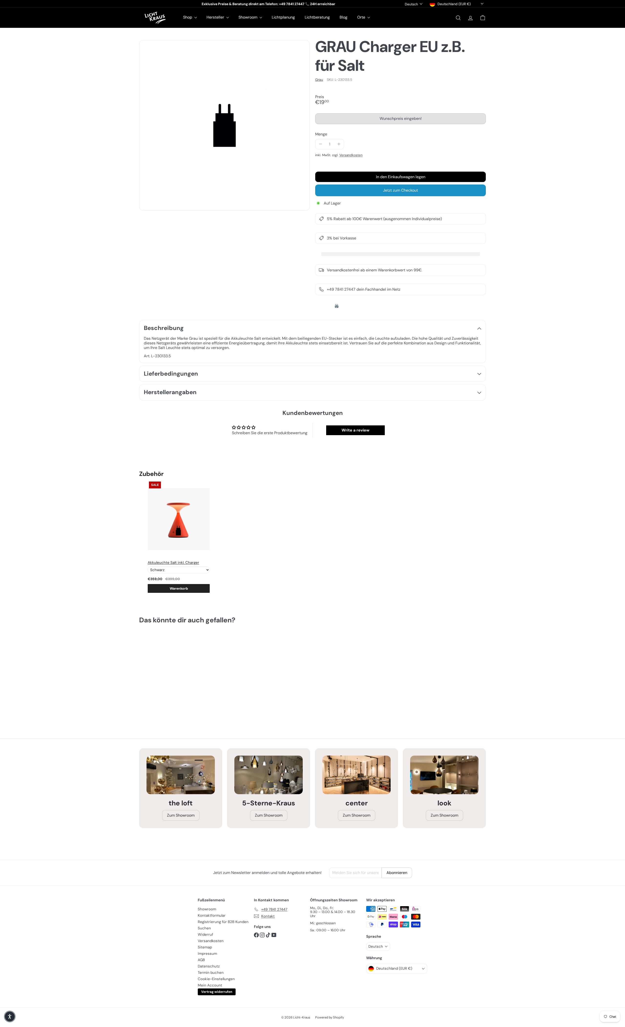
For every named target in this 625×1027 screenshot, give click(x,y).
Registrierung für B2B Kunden (223, 921)
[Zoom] (224, 125)
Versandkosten (351, 155)
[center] (356, 775)
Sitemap (205, 947)
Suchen (204, 928)
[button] (10, 1016)
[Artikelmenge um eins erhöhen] (338, 144)
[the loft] (180, 775)
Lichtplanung (283, 17)
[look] (444, 775)
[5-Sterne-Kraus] (268, 775)
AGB (201, 959)
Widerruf (205, 934)
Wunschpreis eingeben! (401, 120)
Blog (343, 17)
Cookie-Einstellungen (216, 978)
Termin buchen (211, 972)
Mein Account (210, 985)
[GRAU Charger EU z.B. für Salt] (166, 675)
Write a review (355, 430)
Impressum (207, 953)
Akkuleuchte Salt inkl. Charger (173, 562)
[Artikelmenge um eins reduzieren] (320, 144)
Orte (361, 17)
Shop (188, 17)
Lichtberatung (317, 17)
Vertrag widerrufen (216, 992)
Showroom (248, 17)
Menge (321, 134)
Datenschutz (209, 966)
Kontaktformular (212, 915)
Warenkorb (179, 588)
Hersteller (216, 17)
